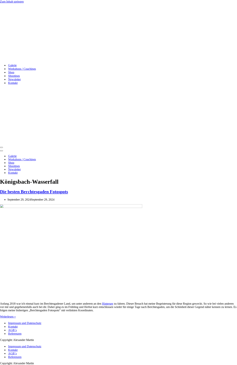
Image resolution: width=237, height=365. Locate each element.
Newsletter (14, 79)
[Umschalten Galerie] (65, 156)
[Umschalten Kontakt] (65, 172)
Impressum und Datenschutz (24, 323)
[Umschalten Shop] (65, 162)
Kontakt (13, 326)
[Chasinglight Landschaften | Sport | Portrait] (17, 58)
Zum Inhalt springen (12, 1)
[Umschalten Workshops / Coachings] (65, 159)
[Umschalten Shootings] (65, 166)
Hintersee (107, 303)
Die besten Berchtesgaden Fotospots (34, 191)
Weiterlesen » (8, 316)
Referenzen (14, 333)
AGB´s (12, 330)
